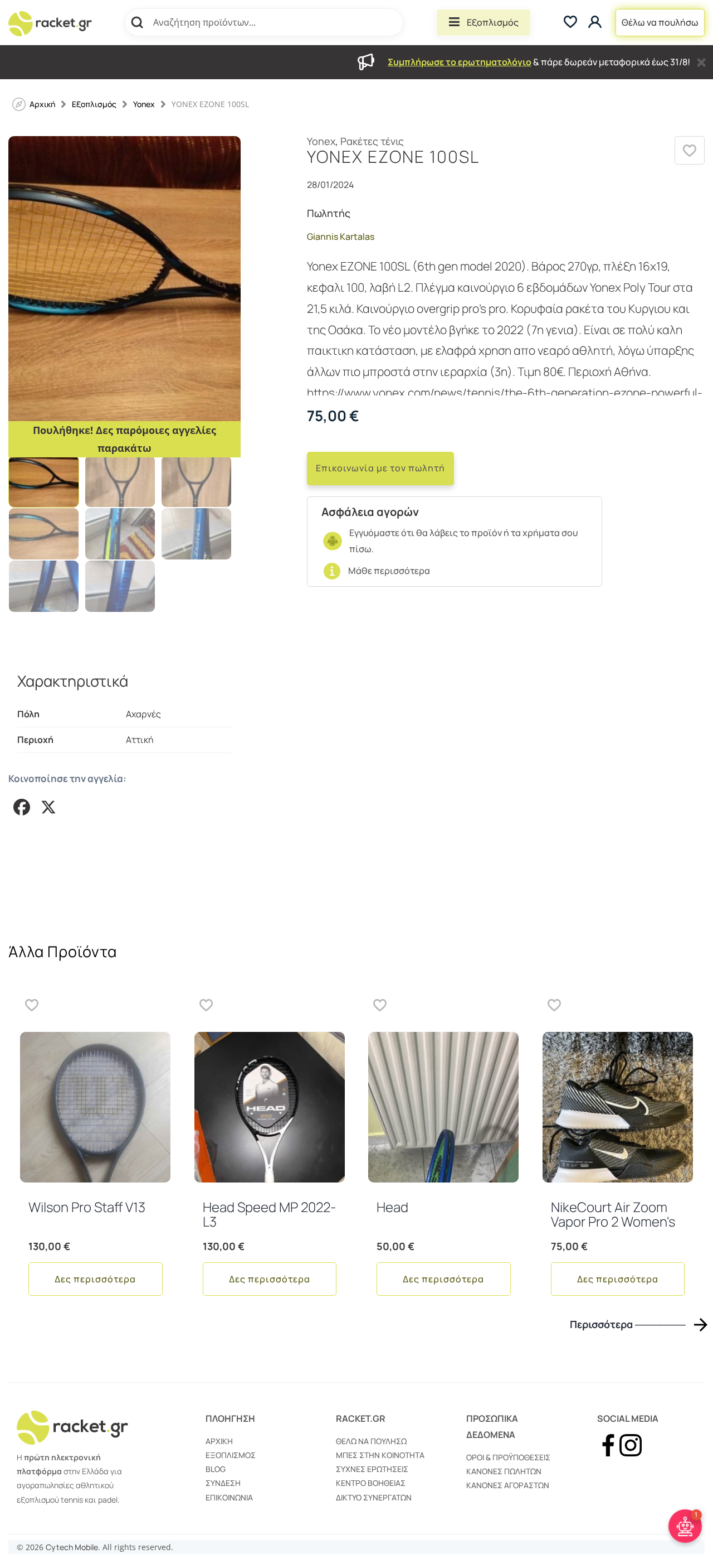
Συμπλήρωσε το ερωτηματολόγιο (459, 62)
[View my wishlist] (570, 22)
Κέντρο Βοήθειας (371, 1483)
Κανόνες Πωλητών (503, 1471)
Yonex (144, 104)
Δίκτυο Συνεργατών (374, 1497)
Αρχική (219, 1441)
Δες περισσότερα (95, 1279)
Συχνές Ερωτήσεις (372, 1469)
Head (392, 1207)
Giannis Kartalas (340, 236)
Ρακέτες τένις (372, 141)
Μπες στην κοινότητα (380, 1455)
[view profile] (596, 22)
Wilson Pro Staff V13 (86, 1207)
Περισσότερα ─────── (628, 1324)
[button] (690, 150)
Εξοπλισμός (493, 22)
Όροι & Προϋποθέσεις (508, 1457)
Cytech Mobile (72, 1547)
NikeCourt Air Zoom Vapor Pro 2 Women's (613, 1214)
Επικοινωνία (229, 1497)
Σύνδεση (223, 1483)
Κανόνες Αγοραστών (507, 1485)
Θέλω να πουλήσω (660, 22)
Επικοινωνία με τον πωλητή (380, 468)
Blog (216, 1469)
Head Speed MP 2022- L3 (269, 1214)
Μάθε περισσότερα (389, 570)
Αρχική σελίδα (42, 104)
